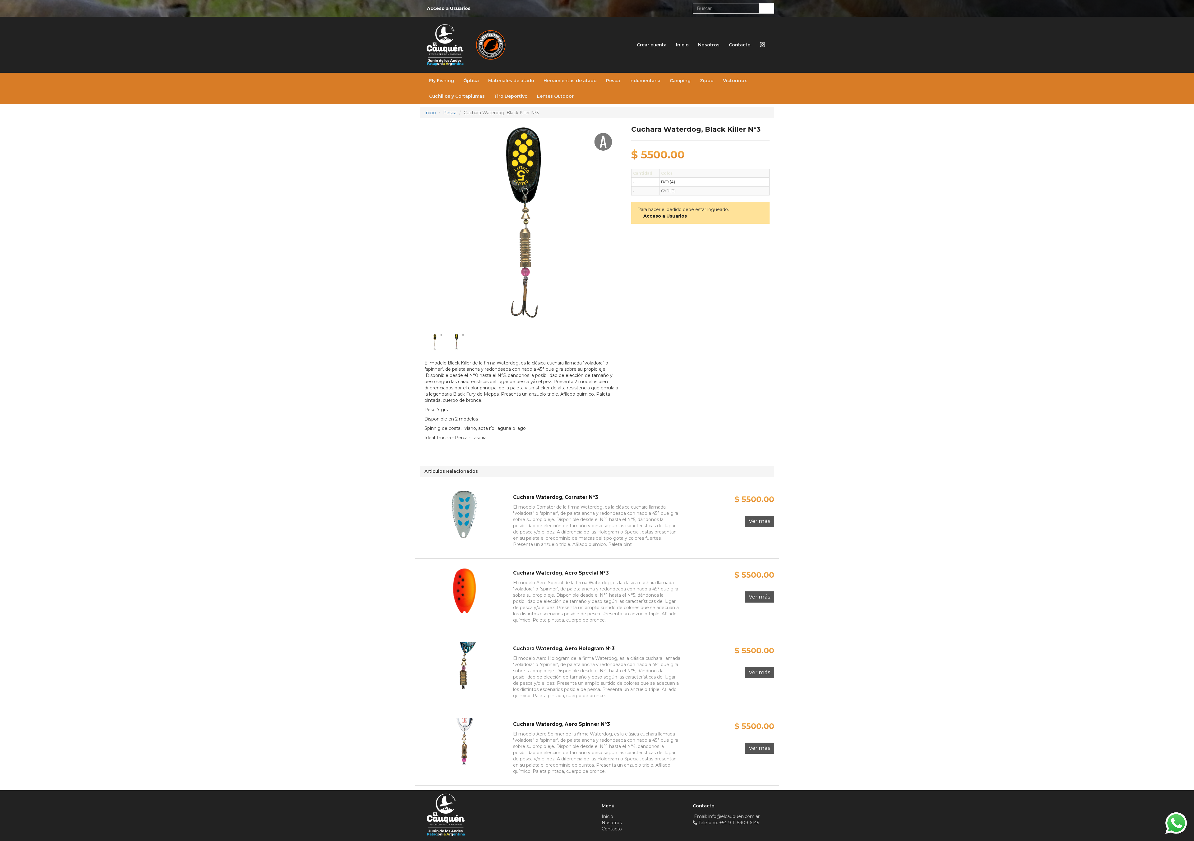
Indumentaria (644, 80)
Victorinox (735, 80)
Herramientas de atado (570, 80)
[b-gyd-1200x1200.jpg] (434, 341)
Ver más (760, 521)
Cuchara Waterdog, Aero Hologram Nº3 (564, 648)
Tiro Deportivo (511, 96)
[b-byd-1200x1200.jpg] (456, 341)
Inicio (682, 45)
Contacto (740, 45)
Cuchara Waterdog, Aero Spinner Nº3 (561, 724)
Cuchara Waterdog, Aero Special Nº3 (561, 573)
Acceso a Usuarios (448, 8)
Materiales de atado (511, 80)
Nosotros (709, 45)
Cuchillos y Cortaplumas (457, 96)
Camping (680, 80)
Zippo (707, 80)
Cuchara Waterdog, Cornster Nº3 (555, 497)
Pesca (613, 80)
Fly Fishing (441, 80)
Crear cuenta (652, 45)
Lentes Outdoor (555, 96)
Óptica (471, 80)
